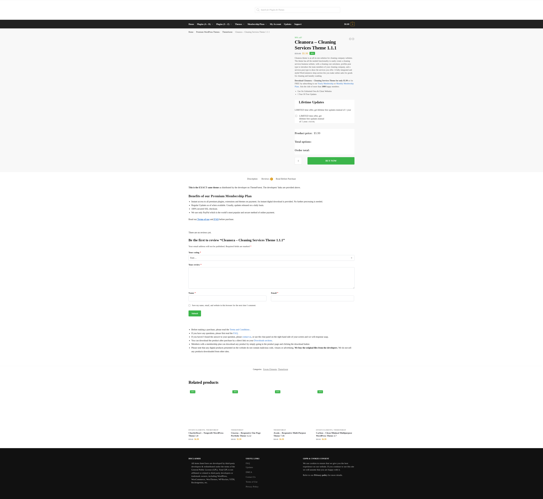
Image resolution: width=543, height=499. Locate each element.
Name (192, 293)
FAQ (235, 333)
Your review (195, 265)
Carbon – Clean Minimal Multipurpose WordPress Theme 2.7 (334, 434)
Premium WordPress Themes (207, 32)
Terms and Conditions (239, 329)
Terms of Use (252, 482)
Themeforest (227, 32)
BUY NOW (331, 161)
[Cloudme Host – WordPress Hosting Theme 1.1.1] (350, 39)
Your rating (195, 252)
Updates (249, 467)
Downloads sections (263, 340)
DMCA (249, 472)
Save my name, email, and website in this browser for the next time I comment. (224, 305)
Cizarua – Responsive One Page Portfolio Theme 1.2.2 (246, 434)
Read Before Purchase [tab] (286, 179)
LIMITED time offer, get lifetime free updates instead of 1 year (311, 119)
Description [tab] (252, 179)
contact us (246, 337)
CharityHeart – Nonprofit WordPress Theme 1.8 (206, 434)
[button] (349, 24)
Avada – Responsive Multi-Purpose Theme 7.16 (290, 434)
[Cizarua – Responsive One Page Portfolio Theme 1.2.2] (353, 39)
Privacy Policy (252, 487)
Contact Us (251, 477)
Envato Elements (270, 369)
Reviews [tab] (266, 179)
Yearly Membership (325, 84)
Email (274, 293)
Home (191, 32)
